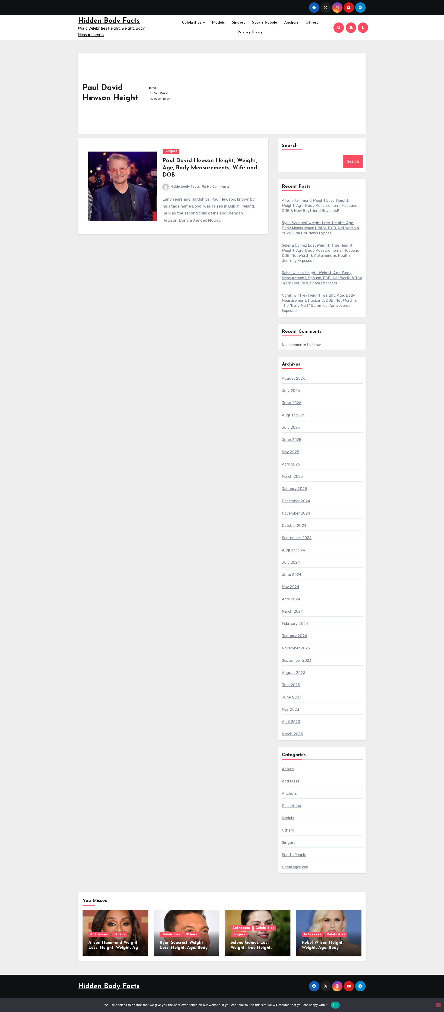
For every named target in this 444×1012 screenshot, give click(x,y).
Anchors (291, 23)
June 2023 (291, 697)
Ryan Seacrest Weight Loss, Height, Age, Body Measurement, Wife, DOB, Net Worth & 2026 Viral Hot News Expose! (321, 228)
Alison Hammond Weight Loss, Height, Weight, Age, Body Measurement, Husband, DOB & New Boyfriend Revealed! (320, 205)
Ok (335, 1005)
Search (290, 145)
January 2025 (294, 489)
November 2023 (296, 648)
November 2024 (296, 513)
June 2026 (292, 403)
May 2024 (290, 587)
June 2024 (292, 574)
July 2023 (291, 685)
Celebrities (192, 23)
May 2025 (290, 452)
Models (218, 23)
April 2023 (291, 722)
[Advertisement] (271, 92)
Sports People (264, 23)
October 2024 (294, 525)
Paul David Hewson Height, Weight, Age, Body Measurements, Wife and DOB (210, 168)
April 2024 (291, 599)
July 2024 (291, 562)
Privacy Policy (250, 32)
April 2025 (291, 464)
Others (311, 23)
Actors (288, 769)
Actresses (291, 781)
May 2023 (290, 709)
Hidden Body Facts (109, 21)
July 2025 (291, 427)
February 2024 (295, 623)
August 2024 (293, 550)
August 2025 (293, 415)
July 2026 (291, 390)
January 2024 (294, 636)
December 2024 (296, 501)
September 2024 (297, 538)
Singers (238, 23)
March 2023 (292, 734)
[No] (438, 1005)
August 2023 (293, 673)
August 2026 (293, 378)
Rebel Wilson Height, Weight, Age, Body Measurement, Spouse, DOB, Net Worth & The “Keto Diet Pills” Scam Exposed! (322, 278)
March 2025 (292, 476)
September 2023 (296, 660)
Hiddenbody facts (185, 187)
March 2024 (292, 611)
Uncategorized (295, 867)
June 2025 (291, 440)
